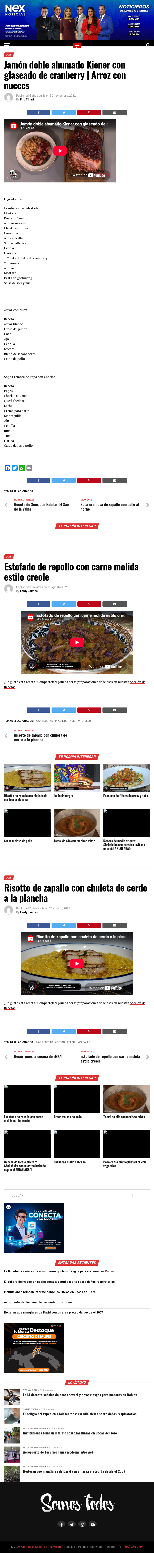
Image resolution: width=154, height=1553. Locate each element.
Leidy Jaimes (29, 591)
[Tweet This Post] (64, 112)
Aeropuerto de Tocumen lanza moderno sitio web (39, 1302)
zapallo (84, 1042)
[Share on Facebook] (38, 112)
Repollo (85, 721)
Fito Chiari (27, 99)
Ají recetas (45, 721)
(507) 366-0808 (133, 1547)
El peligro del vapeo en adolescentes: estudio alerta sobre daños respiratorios (59, 1282)
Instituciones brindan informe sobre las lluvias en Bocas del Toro (50, 1292)
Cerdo (61, 1042)
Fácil (71, 1042)
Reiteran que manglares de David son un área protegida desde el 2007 (53, 1312)
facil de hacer (66, 721)
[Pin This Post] (89, 112)
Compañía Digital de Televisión (41, 1547)
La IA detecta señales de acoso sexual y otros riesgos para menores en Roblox (59, 1271)
